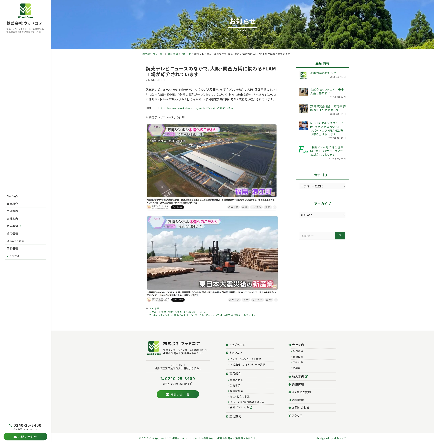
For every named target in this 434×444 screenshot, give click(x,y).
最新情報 (12, 248)
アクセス (14, 256)
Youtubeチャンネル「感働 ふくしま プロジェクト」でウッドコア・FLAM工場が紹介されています (203, 315)
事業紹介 (12, 203)
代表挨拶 (297, 351)
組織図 (296, 367)
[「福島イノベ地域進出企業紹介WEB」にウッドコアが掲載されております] (303, 149)
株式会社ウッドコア (24, 23)
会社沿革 (297, 362)
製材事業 (235, 385)
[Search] (340, 235)
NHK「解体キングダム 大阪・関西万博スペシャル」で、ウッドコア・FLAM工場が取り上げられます (327, 128)
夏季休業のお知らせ (323, 73)
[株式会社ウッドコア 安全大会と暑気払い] (303, 92)
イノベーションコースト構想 (245, 359)
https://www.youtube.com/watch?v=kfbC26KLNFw (195, 108)
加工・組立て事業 (239, 396)
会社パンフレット (239, 407)
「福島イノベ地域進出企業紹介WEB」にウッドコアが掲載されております (327, 150)
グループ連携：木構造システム (246, 402)
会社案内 (12, 218)
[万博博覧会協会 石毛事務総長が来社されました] (303, 108)
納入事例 (13, 226)
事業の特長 (236, 380)
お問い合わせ (300, 407)
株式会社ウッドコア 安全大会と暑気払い (327, 91)
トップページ (237, 345)
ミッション (13, 196)
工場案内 (12, 211)
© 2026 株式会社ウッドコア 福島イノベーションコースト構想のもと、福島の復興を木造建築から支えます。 (199, 438)
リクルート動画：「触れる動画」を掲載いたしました (178, 311)
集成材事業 (236, 391)
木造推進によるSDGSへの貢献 (247, 364)
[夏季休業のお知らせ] (303, 75)
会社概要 (297, 356)
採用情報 (12, 233)
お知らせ (154, 308)
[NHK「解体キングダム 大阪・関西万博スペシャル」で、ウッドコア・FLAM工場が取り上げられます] (303, 125)
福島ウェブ (340, 438)
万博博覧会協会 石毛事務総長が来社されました (328, 108)
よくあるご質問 (16, 241)
